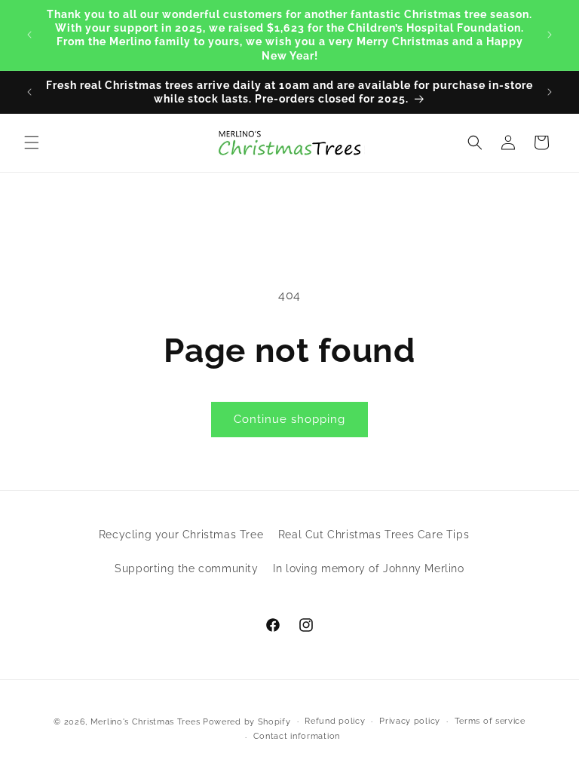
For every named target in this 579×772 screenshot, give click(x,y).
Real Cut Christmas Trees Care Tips (373, 534)
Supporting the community (186, 568)
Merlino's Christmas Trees (145, 722)
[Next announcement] (549, 34)
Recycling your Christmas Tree (181, 534)
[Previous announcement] (29, 34)
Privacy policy (409, 721)
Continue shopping (289, 419)
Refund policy (335, 721)
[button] (31, 142)
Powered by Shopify (247, 722)
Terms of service (490, 721)
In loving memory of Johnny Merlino (368, 568)
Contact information (296, 736)
